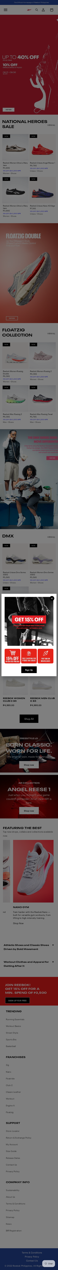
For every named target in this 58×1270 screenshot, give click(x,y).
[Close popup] (52, 598)
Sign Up (29, 669)
